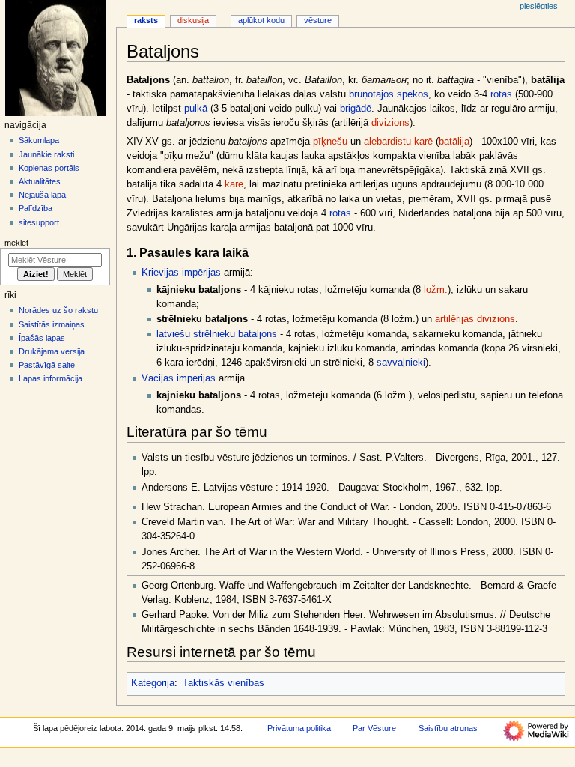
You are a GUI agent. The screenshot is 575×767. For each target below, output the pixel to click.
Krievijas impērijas (181, 272)
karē (423, 141)
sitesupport (39, 222)
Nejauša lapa (42, 194)
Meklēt (16, 242)
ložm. (436, 290)
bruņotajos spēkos (388, 94)
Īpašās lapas (42, 337)
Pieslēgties (539, 5)
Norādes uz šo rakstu (58, 310)
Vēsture (318, 20)
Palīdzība (35, 208)
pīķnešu (330, 141)
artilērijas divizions (475, 319)
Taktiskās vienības (223, 683)
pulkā (195, 108)
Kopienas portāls (49, 167)
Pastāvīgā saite (47, 364)
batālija (454, 141)
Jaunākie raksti (46, 154)
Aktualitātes (40, 181)
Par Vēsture (374, 728)
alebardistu (387, 141)
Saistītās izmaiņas (52, 324)
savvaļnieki (401, 362)
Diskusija (193, 20)
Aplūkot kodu (261, 20)
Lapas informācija (50, 378)
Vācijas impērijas (179, 378)
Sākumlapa (39, 140)
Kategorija (152, 683)
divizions (390, 123)
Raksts (146, 20)
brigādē (355, 108)
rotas (501, 94)
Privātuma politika (299, 728)
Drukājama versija (52, 351)
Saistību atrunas (448, 728)
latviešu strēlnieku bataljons (216, 334)
